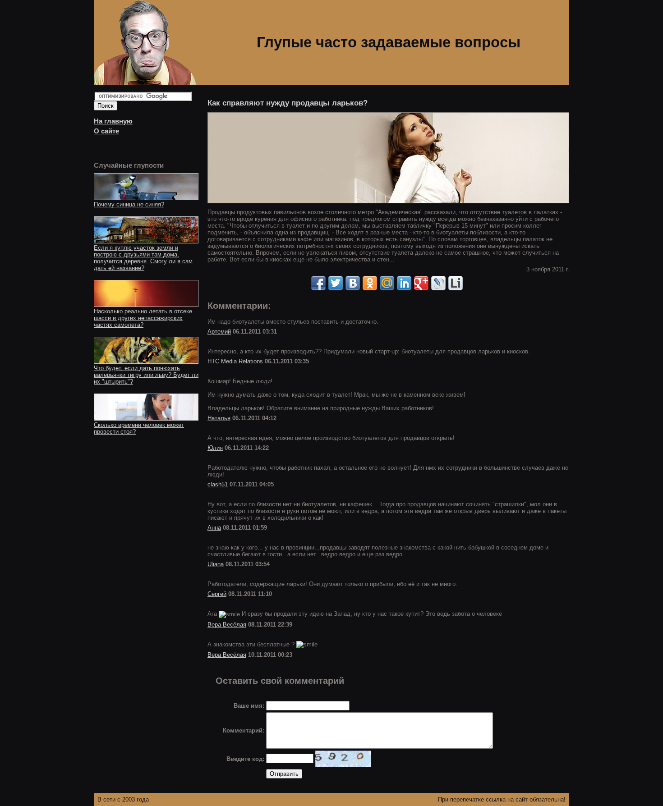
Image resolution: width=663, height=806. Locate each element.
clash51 (217, 484)
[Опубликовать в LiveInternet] (455, 283)
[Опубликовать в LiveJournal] (438, 283)
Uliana (215, 564)
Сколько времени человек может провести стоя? (139, 428)
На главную (113, 121)
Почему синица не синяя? (129, 204)
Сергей (216, 594)
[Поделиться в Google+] (421, 283)
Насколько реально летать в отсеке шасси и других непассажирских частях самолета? (143, 318)
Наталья (218, 418)
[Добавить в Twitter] (335, 283)
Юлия (215, 447)
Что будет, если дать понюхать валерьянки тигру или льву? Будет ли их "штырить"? (146, 375)
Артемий (219, 331)
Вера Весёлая (226, 624)
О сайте (106, 131)
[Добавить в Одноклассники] (370, 283)
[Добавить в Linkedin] (404, 283)
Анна (214, 527)
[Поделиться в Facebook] (318, 283)
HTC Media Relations (235, 361)
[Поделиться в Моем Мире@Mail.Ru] (387, 283)
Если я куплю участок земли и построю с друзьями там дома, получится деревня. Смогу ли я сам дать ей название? (143, 257)
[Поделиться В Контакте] (352, 283)
